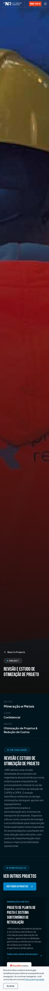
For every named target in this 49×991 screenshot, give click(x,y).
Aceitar (10, 985)
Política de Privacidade (34, 979)
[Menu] (45, 4)
